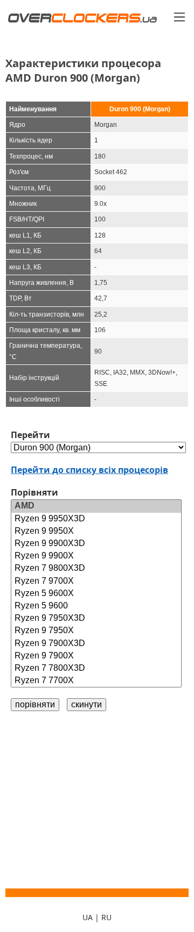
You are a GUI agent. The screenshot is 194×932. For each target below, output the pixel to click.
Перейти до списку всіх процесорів (89, 470)
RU (106, 917)
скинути (86, 704)
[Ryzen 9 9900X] (96, 556)
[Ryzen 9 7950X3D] (96, 618)
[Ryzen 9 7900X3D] (96, 643)
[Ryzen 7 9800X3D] (96, 568)
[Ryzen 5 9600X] (96, 593)
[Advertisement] (97, 800)
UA (87, 917)
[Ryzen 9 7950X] (96, 631)
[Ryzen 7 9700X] (96, 581)
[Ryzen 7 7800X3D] (96, 668)
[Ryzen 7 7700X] (96, 681)
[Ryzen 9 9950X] (96, 531)
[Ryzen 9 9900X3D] (96, 543)
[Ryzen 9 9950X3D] (96, 519)
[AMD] (96, 506)
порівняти (35, 704)
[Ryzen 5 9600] (96, 606)
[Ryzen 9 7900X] (96, 656)
